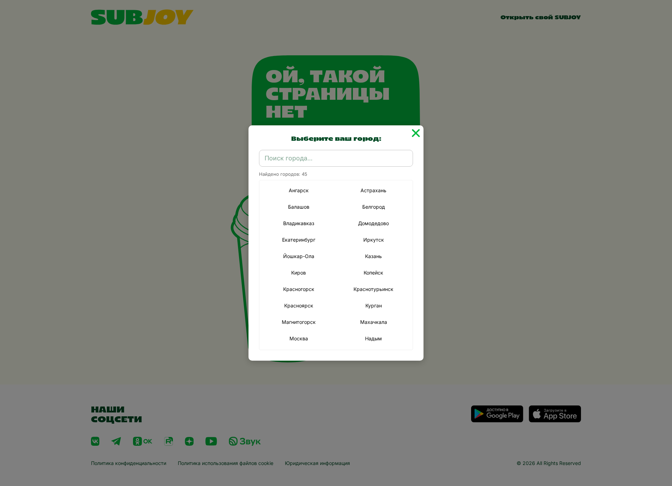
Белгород (373, 207)
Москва (298, 338)
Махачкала (373, 322)
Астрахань (373, 190)
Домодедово (373, 223)
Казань (373, 256)
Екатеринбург (298, 240)
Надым (373, 338)
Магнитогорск (299, 322)
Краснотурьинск (373, 289)
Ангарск (299, 190)
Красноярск (298, 305)
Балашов (298, 207)
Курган (373, 305)
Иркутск (373, 240)
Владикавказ (298, 223)
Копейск (373, 273)
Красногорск (298, 289)
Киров (298, 273)
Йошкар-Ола (298, 256)
